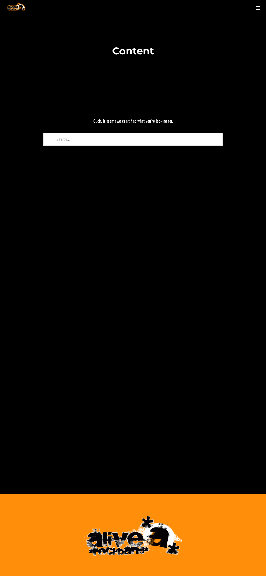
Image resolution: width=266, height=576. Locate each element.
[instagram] (229, 8)
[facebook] (213, 8)
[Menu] (258, 8)
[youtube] (243, 8)
